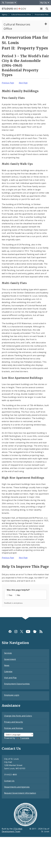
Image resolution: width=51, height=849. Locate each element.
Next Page (23, 82)
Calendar (8, 671)
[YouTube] (28, 631)
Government (10, 659)
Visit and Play (10, 677)
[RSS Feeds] (40, 631)
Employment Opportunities (17, 683)
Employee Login (11, 695)
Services (8, 653)
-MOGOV (14, 8)
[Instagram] (15, 631)
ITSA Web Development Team (12, 830)
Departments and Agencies (17, 787)
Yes (10, 595)
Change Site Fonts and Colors (18, 716)
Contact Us (9, 781)
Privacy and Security (13, 722)
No (18, 595)
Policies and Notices (13, 728)
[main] (25, 315)
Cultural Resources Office (21, 14)
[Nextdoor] (35, 631)
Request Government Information (20, 793)
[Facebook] (10, 631)
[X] (21, 631)
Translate (24, 738)
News (6, 665)
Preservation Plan (41, 14)
